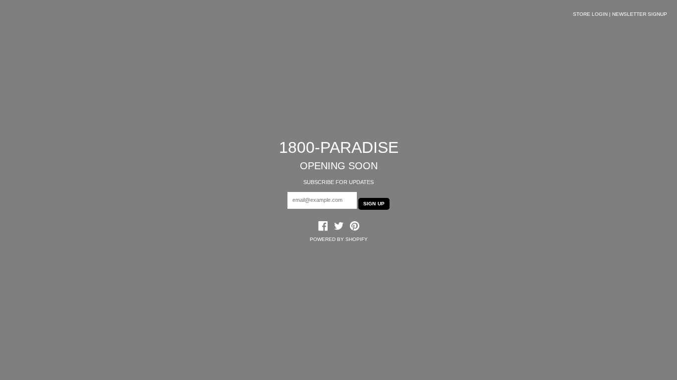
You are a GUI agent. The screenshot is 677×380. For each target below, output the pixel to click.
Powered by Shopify (339, 239)
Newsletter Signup (639, 14)
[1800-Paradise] (338, 227)
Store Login (590, 14)
